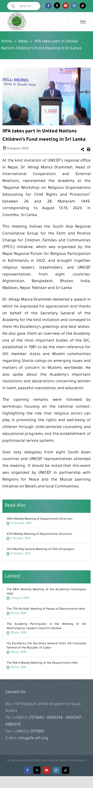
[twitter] (37, 770)
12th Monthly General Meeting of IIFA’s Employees (40, 549)
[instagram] (56, 770)
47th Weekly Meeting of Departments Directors (39, 534)
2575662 (37, 718)
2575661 (37, 731)
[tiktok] (65, 770)
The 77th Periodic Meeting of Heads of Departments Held (46, 609)
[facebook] (27, 770)
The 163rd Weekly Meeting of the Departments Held (42, 663)
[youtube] (46, 770)
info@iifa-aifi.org (33, 738)
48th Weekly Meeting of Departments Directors (39, 519)
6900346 (55, 718)
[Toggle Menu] (83, 21)
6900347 (73, 718)
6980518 (13, 725)
